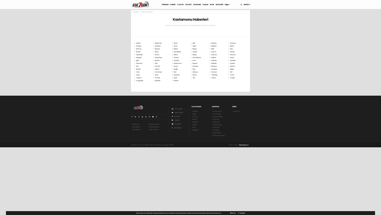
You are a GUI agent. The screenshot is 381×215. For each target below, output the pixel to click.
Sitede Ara (236, 111)
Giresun (176, 58)
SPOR (212, 4)
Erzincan (214, 55)
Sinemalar (216, 127)
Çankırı (194, 52)
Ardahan (158, 46)
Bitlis (212, 49)
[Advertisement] (122, 40)
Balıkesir (213, 46)
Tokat (232, 75)
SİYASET (188, 4)
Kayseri (194, 63)
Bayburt (157, 49)
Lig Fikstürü (216, 122)
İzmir (194, 60)
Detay (233, 213)
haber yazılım (206, 145)
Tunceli (157, 78)
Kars (156, 63)
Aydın (194, 46)
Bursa (157, 52)
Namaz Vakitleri (218, 117)
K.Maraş (213, 60)
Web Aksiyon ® (244, 145)
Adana (138, 43)
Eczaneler (216, 119)
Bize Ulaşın (178, 128)
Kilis (137, 66)
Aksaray (213, 43)
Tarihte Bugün (217, 125)
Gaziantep (158, 58)
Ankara (175, 81)
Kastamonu (177, 63)
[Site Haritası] (153, 117)
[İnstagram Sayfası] (139, 117)
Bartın (232, 46)
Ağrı (193, 43)
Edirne (175, 55)
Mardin (138, 69)
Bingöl (194, 49)
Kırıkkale (213, 63)
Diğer (227, 4)
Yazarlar (177, 116)
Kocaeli (157, 66)
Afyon (175, 43)
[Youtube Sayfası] (143, 117)
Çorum (213, 52)
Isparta (157, 60)
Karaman (139, 63)
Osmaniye (158, 72)
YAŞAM (205, 4)
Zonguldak (139, 81)
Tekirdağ (214, 75)
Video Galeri (178, 113)
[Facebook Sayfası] (133, 117)
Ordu (138, 72)
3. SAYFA (180, 4)
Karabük (233, 60)
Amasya (233, 43)
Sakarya (195, 72)
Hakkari (213, 58)
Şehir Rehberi (217, 133)
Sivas (156, 75)
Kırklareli (157, 81)
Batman (139, 49)
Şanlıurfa (176, 75)
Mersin (157, 69)
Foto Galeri (178, 109)
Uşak (175, 78)
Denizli (232, 52)
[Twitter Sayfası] (136, 117)
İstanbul (176, 60)
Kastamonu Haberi (146, 12)
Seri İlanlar (216, 130)
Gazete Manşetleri (219, 135)
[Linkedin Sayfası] (146, 117)
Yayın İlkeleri (136, 127)
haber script (215, 145)
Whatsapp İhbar (154, 127)
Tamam (242, 213)
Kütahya (195, 66)
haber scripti (197, 145)
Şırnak (194, 75)
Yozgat (232, 78)
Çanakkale (177, 52)
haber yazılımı (179, 145)
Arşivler (177, 120)
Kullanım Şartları (154, 124)
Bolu (231, 49)
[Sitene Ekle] (157, 117)
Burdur (138, 52)
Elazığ (194, 55)
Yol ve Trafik (217, 114)
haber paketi (188, 145)
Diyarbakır (139, 55)
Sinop (138, 75)
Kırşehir (232, 63)
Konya (175, 66)
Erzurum (233, 55)
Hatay (232, 58)
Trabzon (139, 78)
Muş (193, 69)
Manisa (232, 66)
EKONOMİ (197, 4)
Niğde (232, 69)
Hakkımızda (136, 124)
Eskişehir (139, 58)
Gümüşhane (196, 58)
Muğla (175, 69)
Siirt (231, 72)
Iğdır (137, 60)
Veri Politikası (136, 130)
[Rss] (150, 117)
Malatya (214, 66)
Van (193, 78)
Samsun (214, 72)
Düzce (157, 55)
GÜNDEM (165, 4)
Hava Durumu (217, 111)
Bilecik (175, 49)
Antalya (138, 46)
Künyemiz (177, 124)
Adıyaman (158, 43)
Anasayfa (136, 12)
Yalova (213, 78)
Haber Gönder (153, 130)
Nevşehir (214, 69)
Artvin (175, 46)
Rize (174, 72)
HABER (172, 4)
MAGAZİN (219, 4)
